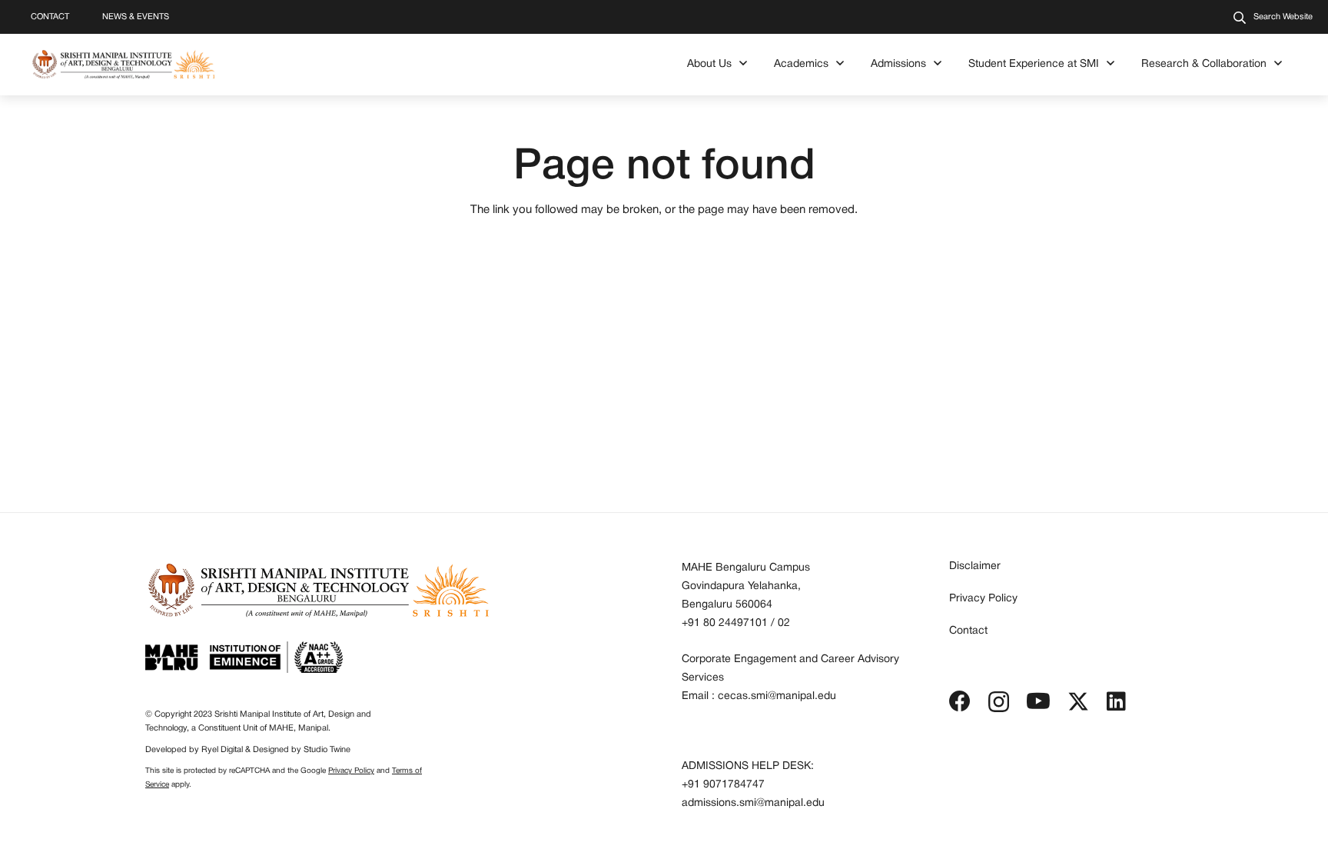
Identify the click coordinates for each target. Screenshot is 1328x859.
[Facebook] (960, 701)
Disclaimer (975, 566)
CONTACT (50, 17)
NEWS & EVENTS (135, 17)
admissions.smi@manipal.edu (753, 803)
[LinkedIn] (1116, 701)
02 (784, 623)
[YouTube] (1038, 701)
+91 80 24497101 (725, 623)
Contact (968, 631)
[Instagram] (998, 702)
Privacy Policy (351, 770)
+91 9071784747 (723, 785)
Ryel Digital (222, 750)
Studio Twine (327, 750)
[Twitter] (1078, 702)
